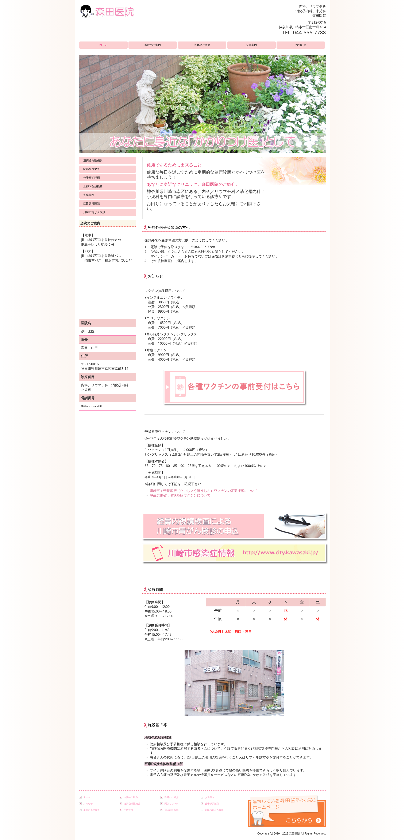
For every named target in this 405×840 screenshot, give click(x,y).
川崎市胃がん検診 (94, 212)
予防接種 (88, 195)
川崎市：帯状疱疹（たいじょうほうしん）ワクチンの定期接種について (204, 490)
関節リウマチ (91, 169)
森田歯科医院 (91, 203)
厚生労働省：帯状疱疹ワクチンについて (180, 495)
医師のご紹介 (202, 45)
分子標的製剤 (91, 177)
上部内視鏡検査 (93, 186)
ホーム (103, 45)
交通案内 (251, 45)
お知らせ (300, 45)
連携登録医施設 (93, 160)
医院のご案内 (152, 45)
